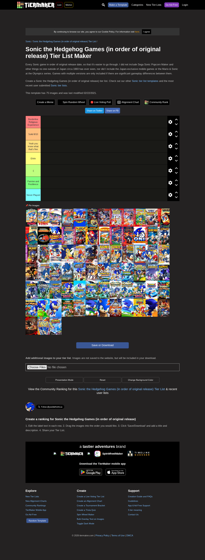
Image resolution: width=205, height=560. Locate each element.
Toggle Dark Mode (85, 523)
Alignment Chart (130, 102)
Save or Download (103, 345)
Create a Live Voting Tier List (90, 496)
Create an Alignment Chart (89, 501)
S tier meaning (135, 510)
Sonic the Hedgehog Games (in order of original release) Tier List (64, 41)
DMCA (129, 535)
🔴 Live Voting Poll (100, 102)
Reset (102, 380)
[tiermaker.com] (35, 5)
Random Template (37, 520)
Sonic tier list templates (145, 81)
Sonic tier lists (59, 85)
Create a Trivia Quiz (86, 510)
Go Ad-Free (172, 5)
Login (185, 5)
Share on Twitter (94, 110)
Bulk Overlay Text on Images (90, 519)
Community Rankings (36, 505)
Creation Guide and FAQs (140, 496)
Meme (69, 5)
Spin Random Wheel (74, 102)
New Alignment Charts (36, 501)
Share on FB (112, 110)
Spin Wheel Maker (85, 514)
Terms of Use (118, 535)
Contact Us (133, 514)
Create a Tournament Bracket (91, 505)
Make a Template (118, 5)
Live (59, 5)
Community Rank (159, 102)
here (137, 31)
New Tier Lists (153, 5)
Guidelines (133, 501)
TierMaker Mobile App (36, 510)
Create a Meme (45, 102)
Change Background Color (140, 380)
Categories (137, 5)
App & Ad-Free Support (139, 505)
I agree (146, 31)
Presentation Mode (64, 380)
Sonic (28, 41)
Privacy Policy (102, 535)
